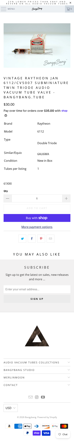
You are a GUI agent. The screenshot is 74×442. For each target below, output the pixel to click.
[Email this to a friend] (50, 239)
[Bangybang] (37, 9)
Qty (6, 191)
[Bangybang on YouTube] (43, 397)
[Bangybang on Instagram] (37, 397)
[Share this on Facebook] (32, 239)
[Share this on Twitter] (22, 239)
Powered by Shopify (47, 417)
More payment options (36, 227)
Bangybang (30, 417)
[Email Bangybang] (30, 397)
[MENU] (2, 9)
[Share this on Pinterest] (41, 239)
